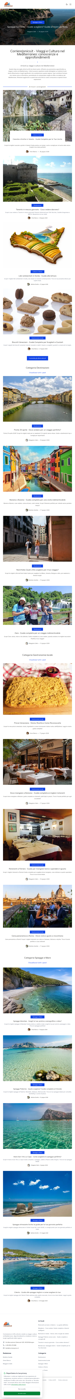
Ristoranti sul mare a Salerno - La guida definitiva (53, 1325)
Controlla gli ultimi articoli (37, 358)
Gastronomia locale (37, 338)
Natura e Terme (37, 22)
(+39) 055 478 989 (10, 1345)
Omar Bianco (7, 1360)
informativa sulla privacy (18, 1384)
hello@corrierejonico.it (12, 1348)
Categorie (42, 1353)
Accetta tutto (22, 1393)
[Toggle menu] (70, 4)
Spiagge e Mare (37, 1017)
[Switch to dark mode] (66, 4)
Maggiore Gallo (7, 1364)
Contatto (44, 1380)
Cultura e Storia (37, 271)
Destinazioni (37, 205)
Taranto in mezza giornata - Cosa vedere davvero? (53, 1342)
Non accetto (22, 1389)
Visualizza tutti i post (37, 373)
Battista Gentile (7, 1357)
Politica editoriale (63, 1380)
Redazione (7, 1353)
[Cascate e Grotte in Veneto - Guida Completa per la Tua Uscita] (37, 116)
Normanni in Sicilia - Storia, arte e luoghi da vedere (53, 1333)
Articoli (41, 1321)
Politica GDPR (52, 1380)
